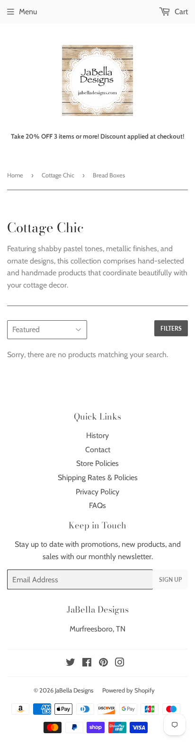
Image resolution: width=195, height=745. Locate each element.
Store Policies (97, 463)
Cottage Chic (58, 175)
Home (15, 175)
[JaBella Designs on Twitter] (70, 663)
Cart (180, 11)
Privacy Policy (97, 491)
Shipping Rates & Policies (98, 477)
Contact (97, 449)
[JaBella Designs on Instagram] (119, 663)
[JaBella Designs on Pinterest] (103, 663)
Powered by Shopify (128, 690)
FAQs (97, 505)
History (97, 435)
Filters (171, 328)
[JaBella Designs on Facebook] (87, 663)
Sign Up (170, 579)
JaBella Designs (74, 690)
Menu (28, 11)
